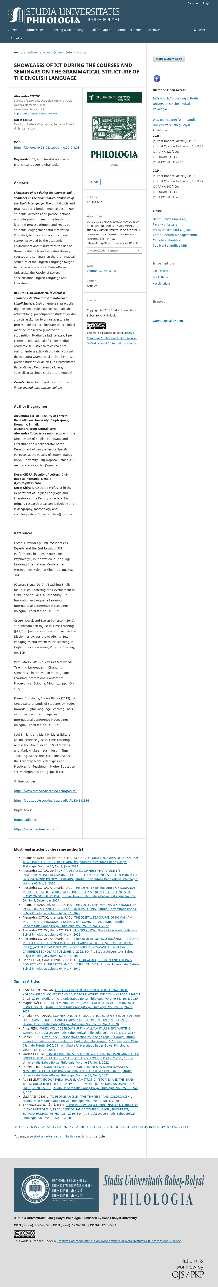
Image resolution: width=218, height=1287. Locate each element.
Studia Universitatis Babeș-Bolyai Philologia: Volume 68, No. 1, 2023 (80, 911)
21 (44, 1127)
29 (78, 1127)
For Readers (160, 271)
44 (141, 1127)
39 (120, 1127)
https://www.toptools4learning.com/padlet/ (45, 791)
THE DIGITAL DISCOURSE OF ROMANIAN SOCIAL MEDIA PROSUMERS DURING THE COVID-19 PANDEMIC (77, 919)
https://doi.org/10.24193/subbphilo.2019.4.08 (46, 147)
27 (69, 1127)
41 (129, 1127)
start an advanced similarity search (59, 1136)
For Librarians (161, 283)
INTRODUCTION (84, 930)
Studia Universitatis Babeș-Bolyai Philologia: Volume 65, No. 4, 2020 (71, 1024)
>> (187, 1127)
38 (116, 1127)
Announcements (130, 30)
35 (103, 1127)
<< (15, 1127)
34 (99, 1127)
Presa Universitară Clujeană (172, 230)
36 (107, 1127)
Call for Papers (100, 30)
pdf (95, 182)
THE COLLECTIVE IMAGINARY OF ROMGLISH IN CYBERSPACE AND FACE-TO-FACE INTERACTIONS (79, 907)
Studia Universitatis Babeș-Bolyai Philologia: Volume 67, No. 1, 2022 (78, 1060)
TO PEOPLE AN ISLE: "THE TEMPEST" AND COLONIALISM (90, 1096)
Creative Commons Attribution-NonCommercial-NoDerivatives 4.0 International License (112, 338)
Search (202, 30)
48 (159, 1127)
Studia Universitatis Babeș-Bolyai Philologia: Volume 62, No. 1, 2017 (87, 1033)
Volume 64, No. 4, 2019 (57, 52)
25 (61, 1127)
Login (206, 3)
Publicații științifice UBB (170, 245)
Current (13, 30)
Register (193, 3)
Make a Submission (169, 59)
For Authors (160, 277)
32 (90, 1127)
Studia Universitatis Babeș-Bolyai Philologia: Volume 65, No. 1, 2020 (90, 999)
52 (176, 1127)
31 (86, 1127)
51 (171, 1127)
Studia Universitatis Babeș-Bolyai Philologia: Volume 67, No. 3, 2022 (77, 1073)
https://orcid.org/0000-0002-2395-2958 (35, 113)
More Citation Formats (104, 250)
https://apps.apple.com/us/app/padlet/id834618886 (51, 800)
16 (22, 1127)
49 (163, 1127)
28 (73, 1127)
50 (167, 1127)
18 (31, 1127)
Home (18, 52)
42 (133, 1127)
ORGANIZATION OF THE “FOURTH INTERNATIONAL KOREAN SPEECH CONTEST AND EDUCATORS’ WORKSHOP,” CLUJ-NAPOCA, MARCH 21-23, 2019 (81, 994)
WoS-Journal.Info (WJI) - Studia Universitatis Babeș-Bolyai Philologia (174, 125)
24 (56, 1127)
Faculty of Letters (165, 224)
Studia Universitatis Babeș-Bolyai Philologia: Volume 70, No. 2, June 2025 (75, 864)
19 (35, 1127)
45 (146, 1127)
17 (27, 1127)
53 (180, 1127)
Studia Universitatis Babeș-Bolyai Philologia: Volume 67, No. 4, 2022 (73, 924)
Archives (154, 30)
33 (95, 1127)
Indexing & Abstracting (67, 30)
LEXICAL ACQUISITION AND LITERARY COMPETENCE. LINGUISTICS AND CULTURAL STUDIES (77, 962)
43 (137, 1127)
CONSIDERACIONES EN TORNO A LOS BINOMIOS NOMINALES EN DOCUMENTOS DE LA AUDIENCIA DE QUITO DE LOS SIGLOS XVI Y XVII (81, 1056)
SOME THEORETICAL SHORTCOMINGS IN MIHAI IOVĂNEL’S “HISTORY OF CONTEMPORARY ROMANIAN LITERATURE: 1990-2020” (75, 1069)
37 (112, 1127)
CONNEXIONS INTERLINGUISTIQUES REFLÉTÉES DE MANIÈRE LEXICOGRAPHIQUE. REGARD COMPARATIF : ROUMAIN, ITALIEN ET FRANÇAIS (81, 1018)
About (15, 38)
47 (154, 1127)
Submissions (35, 30)
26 (65, 1127)
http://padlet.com (26, 820)
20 (39, 1127)
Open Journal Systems (168, 321)
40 (124, 1127)
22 (48, 1127)
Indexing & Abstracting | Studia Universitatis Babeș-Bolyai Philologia (176, 103)
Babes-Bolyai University (169, 219)
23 (52, 1127)
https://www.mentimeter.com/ (36, 829)
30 (82, 1127)
